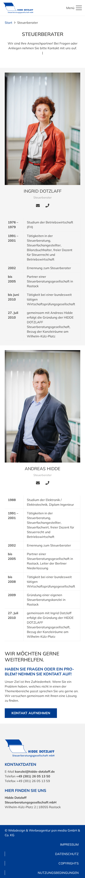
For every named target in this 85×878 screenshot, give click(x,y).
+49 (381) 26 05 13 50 (33, 776)
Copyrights (69, 863)
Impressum (69, 844)
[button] (74, 8)
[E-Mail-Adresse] (37, 205)
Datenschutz (67, 854)
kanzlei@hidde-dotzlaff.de (35, 771)
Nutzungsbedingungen (58, 873)
